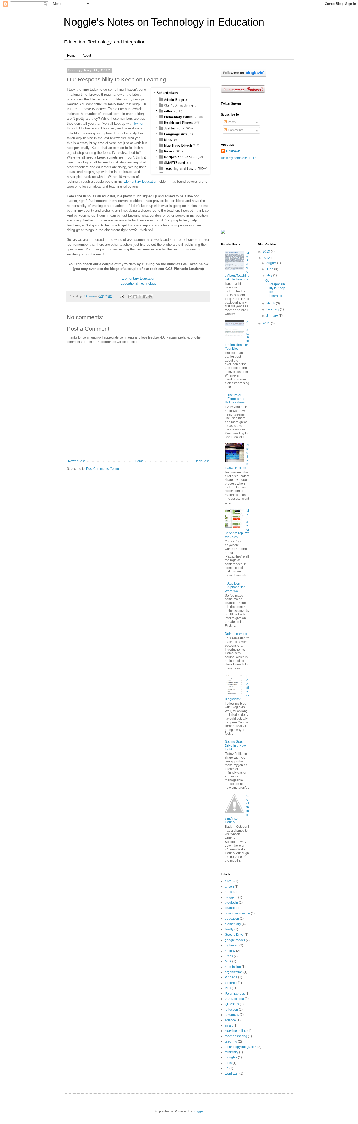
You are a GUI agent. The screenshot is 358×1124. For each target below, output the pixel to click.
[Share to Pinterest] (150, 296)
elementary (233, 924)
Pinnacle (231, 977)
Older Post (201, 461)
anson (229, 886)
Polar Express (235, 993)
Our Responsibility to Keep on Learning (275, 288)
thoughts (231, 1057)
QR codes (232, 1004)
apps (228, 892)
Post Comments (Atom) (102, 469)
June (270, 269)
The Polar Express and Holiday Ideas (235, 399)
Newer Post (76, 461)
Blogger (198, 1111)
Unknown (233, 151)
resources (232, 1015)
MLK (228, 961)
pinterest (231, 983)
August (271, 263)
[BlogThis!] (135, 296)
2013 (267, 251)
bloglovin (231, 902)
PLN (228, 988)
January (272, 316)
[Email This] (130, 296)
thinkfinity (231, 1052)
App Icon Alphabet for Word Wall (235, 587)
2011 (267, 323)
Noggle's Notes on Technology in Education (164, 22)
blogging (231, 897)
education (232, 918)
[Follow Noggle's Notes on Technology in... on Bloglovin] (243, 75)
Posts (231, 122)
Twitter (138, 124)
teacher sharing (236, 1036)
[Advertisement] (247, 194)
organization (234, 972)
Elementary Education (140, 181)
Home (71, 55)
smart (229, 1025)
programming (234, 999)
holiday (230, 951)
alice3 (229, 881)
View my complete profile (239, 158)
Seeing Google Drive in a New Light (235, 745)
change (230, 908)
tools (228, 1063)
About (87, 55)
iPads (229, 956)
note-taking (233, 967)
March (271, 303)
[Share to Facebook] (145, 296)
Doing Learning (236, 634)
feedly (229, 929)
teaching (231, 1041)
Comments (235, 130)
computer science (237, 913)
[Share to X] (140, 296)
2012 (267, 258)
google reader (235, 940)
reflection (231, 1009)
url (227, 1068)
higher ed (231, 945)
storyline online (236, 1031)
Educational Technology (138, 283)
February (273, 309)
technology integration (241, 1047)
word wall (231, 1074)
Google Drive (234, 934)
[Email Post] (121, 296)
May (269, 275)
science (230, 1020)
